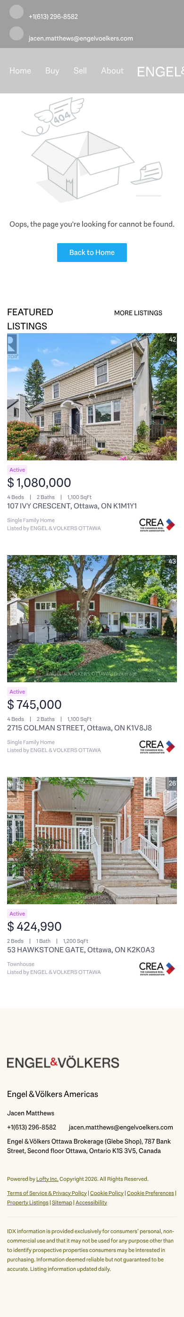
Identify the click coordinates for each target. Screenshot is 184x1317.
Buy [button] (52, 70)
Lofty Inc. (47, 1179)
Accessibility (91, 1202)
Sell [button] (80, 70)
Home (20, 70)
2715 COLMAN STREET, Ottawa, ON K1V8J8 (79, 728)
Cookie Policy (107, 1193)
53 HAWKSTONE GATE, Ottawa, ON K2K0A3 (81, 950)
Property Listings (28, 1202)
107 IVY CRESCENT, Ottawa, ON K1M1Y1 (72, 506)
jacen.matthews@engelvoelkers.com (121, 1127)
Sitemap (62, 1202)
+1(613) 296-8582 (31, 1127)
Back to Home (92, 252)
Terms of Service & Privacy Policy (47, 1193)
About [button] (112, 70)
